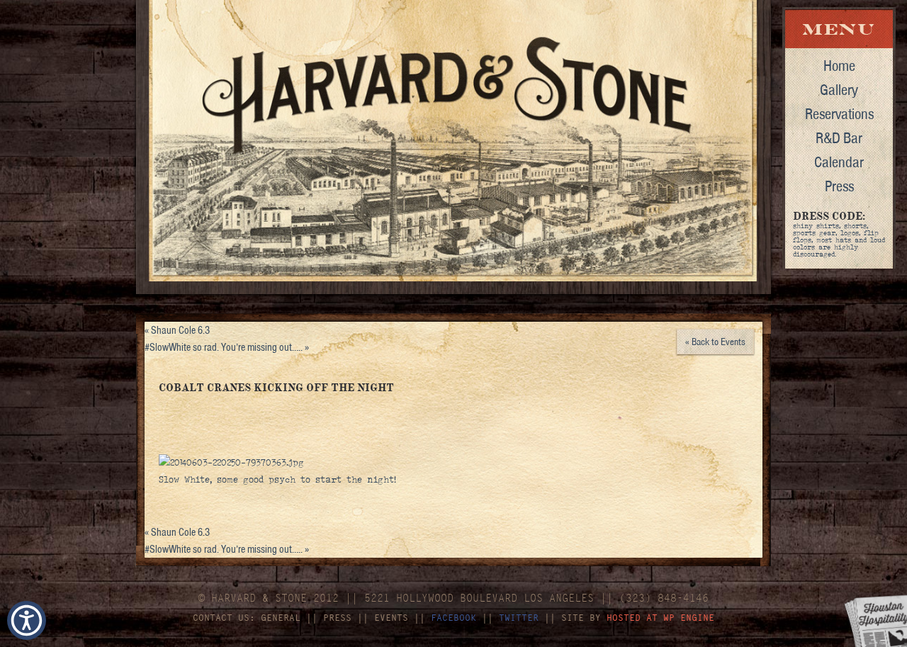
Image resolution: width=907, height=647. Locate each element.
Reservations (839, 113)
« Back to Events (715, 341)
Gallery (839, 89)
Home (839, 65)
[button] (26, 620)
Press (839, 186)
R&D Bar (839, 137)
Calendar (839, 161)
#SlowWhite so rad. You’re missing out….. (227, 347)
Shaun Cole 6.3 (177, 330)
